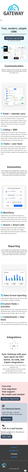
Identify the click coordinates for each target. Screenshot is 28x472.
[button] (1, 20)
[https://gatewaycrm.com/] (14, 10)
